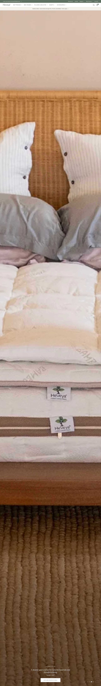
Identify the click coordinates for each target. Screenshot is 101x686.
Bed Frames (27, 4)
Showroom (70, 1)
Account (96, 1)
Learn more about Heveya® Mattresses (11, 1)
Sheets (51, 4)
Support (81, 1)
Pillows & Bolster (40, 4)
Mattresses (17, 4)
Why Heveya (89, 1)
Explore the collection (50, 680)
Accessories (61, 4)
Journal (76, 1)
